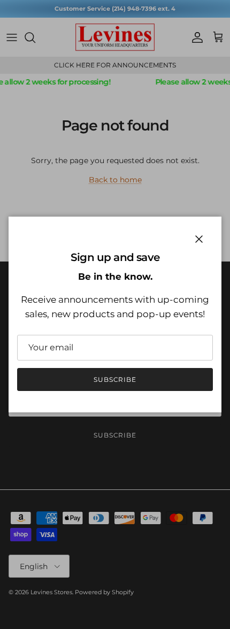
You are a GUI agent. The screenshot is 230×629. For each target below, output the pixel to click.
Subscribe (115, 379)
